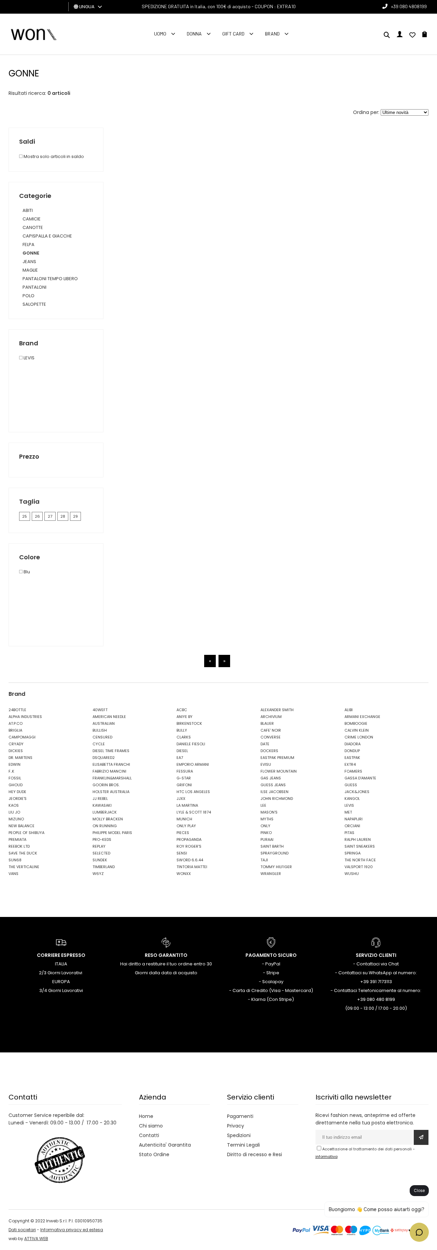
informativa (326, 1156)
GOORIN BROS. (106, 785)
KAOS (14, 805)
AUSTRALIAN (104, 723)
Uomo (160, 34)
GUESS (350, 785)
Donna (194, 34)
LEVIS (28, 358)
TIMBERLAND (104, 867)
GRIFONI (184, 785)
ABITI (28, 210)
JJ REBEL (100, 798)
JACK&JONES (356, 791)
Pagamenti (240, 1116)
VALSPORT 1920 (358, 867)
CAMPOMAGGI (22, 737)
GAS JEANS (270, 778)
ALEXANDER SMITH (277, 710)
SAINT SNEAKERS (359, 846)
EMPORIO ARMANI (193, 764)
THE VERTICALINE (24, 867)
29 (75, 516)
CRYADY (16, 744)
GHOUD (16, 785)
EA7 (180, 757)
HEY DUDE (17, 791)
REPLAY (99, 846)
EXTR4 (350, 764)
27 (50, 516)
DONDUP (352, 750)
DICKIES (16, 750)
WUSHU (351, 873)
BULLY (182, 730)
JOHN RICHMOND (276, 798)
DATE (264, 744)
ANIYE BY (185, 716)
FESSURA (185, 771)
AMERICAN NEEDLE (109, 716)
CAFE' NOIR (270, 730)
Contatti (149, 1135)
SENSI (182, 853)
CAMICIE (32, 219)
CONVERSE (270, 737)
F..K (11, 771)
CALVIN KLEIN (356, 730)
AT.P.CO (16, 723)
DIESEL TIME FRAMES (111, 750)
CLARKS (184, 737)
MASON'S (269, 812)
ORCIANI (352, 826)
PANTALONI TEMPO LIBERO (50, 278)
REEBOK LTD (19, 846)
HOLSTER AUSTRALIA (111, 791)
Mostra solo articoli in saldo (53, 156)
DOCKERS (269, 750)
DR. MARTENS (20, 757)
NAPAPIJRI (353, 819)
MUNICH (184, 819)
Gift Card (233, 34)
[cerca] (387, 35)
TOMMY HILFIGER (276, 867)
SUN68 (15, 860)
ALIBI (348, 710)
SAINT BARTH (272, 846)
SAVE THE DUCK (23, 853)
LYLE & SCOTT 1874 (194, 812)
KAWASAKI (102, 805)
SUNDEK (100, 860)
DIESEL (182, 750)
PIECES (183, 832)
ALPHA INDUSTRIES (25, 716)
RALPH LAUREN (357, 839)
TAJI (264, 860)
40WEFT (100, 710)
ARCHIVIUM (271, 716)
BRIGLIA (15, 730)
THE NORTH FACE (360, 860)
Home (146, 1116)
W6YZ (98, 873)
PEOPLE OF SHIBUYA (26, 832)
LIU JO (14, 812)
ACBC (182, 710)
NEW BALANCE (21, 826)
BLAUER (267, 723)
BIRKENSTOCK (189, 723)
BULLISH (100, 730)
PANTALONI (34, 287)
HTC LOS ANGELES (193, 791)
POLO (28, 295)
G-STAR (184, 778)
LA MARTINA (187, 805)
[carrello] (424, 35)
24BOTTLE (17, 710)
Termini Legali (243, 1144)
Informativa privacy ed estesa (71, 1230)
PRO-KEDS (102, 839)
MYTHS (266, 819)
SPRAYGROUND (274, 853)
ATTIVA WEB (36, 1238)
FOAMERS (353, 771)
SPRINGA (352, 853)
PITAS (349, 832)
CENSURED (102, 737)
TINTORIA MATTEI (192, 867)
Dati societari (22, 1230)
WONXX (184, 873)
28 (62, 516)
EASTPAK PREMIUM (277, 757)
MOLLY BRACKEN (108, 819)
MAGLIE (30, 270)
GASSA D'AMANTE (360, 778)
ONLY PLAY (186, 826)
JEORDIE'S (18, 798)
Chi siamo (151, 1125)
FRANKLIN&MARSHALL (112, 778)
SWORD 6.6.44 (190, 860)
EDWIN (14, 764)
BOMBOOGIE (355, 723)
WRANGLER (270, 873)
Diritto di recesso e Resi (254, 1154)
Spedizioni (239, 1135)
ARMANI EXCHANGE (362, 716)
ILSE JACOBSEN (274, 791)
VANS (13, 873)
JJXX (181, 798)
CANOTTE (33, 227)
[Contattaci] (412, 35)
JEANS (29, 261)
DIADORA (352, 744)
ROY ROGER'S (189, 846)
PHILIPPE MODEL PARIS (112, 832)
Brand (272, 34)
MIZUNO (16, 819)
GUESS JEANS (273, 785)
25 (24, 516)
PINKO (266, 832)
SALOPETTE (34, 304)
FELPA (28, 244)
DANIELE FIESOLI (191, 744)
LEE (263, 805)
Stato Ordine (154, 1154)
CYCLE (99, 744)
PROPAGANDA (189, 839)
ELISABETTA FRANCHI (111, 764)
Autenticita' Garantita (165, 1144)
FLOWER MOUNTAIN (278, 771)
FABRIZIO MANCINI (109, 771)
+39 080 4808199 (409, 6)
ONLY (265, 826)
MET (348, 812)
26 (37, 516)
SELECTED (101, 853)
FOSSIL (15, 778)
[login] (400, 35)
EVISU (265, 764)
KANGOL (352, 798)
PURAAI (266, 839)
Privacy (235, 1125)
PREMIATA (17, 839)
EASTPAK (352, 757)
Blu (26, 572)
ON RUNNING (105, 826)
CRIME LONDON (358, 737)
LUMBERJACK (105, 812)
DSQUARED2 (104, 757)
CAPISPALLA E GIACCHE (47, 236)
